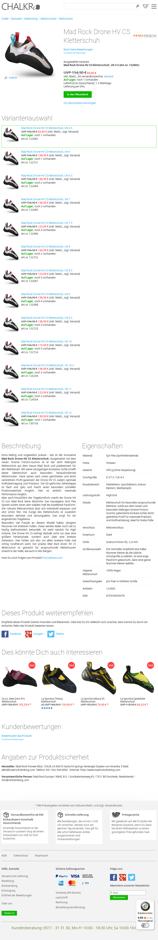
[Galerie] (29, 82)
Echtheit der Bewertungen (17, 895)
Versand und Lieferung (15, 876)
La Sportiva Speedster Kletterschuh (134, 702)
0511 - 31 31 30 (57, 927)
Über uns (7, 903)
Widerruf (9, 913)
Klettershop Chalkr (21, 6)
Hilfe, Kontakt (10, 869)
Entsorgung (8, 890)
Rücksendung (9, 885)
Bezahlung (8, 881)
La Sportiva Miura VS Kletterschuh (94, 702)
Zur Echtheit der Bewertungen (75, 53)
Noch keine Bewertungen (78, 49)
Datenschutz (20, 855)
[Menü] (152, 902)
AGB (4, 855)
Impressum (41, 855)
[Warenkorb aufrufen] (146, 6)
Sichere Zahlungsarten (70, 869)
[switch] (145, 925)
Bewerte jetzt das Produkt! (17, 736)
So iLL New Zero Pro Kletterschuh (16, 702)
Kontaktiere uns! (52, 557)
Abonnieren (119, 897)
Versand (108, 76)
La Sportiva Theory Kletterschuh (57, 703)
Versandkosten (113, 805)
